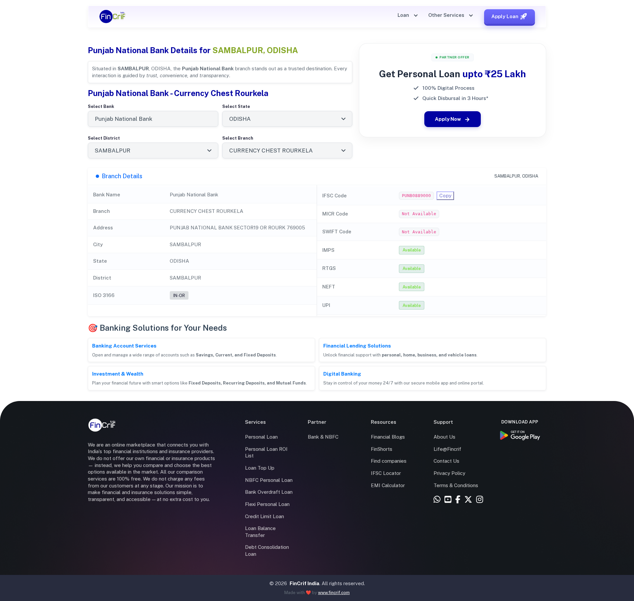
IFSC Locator (386, 473)
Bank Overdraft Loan (269, 492)
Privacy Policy (449, 473)
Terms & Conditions (456, 485)
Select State (236, 106)
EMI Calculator (388, 485)
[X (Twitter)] (468, 499)
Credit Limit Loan (264, 516)
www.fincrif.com (334, 592)
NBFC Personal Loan (269, 480)
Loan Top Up (259, 468)
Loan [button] (404, 15)
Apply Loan (504, 16)
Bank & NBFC (323, 437)
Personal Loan (261, 437)
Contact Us (446, 461)
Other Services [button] (447, 15)
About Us (444, 437)
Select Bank (101, 106)
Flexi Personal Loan (267, 504)
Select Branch (237, 138)
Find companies (388, 461)
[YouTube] (447, 499)
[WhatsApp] (437, 499)
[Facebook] (457, 499)
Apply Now (448, 119)
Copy (445, 195)
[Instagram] (479, 499)
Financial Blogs (388, 437)
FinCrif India (304, 583)
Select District (104, 138)
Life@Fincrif (447, 449)
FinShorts (381, 449)
